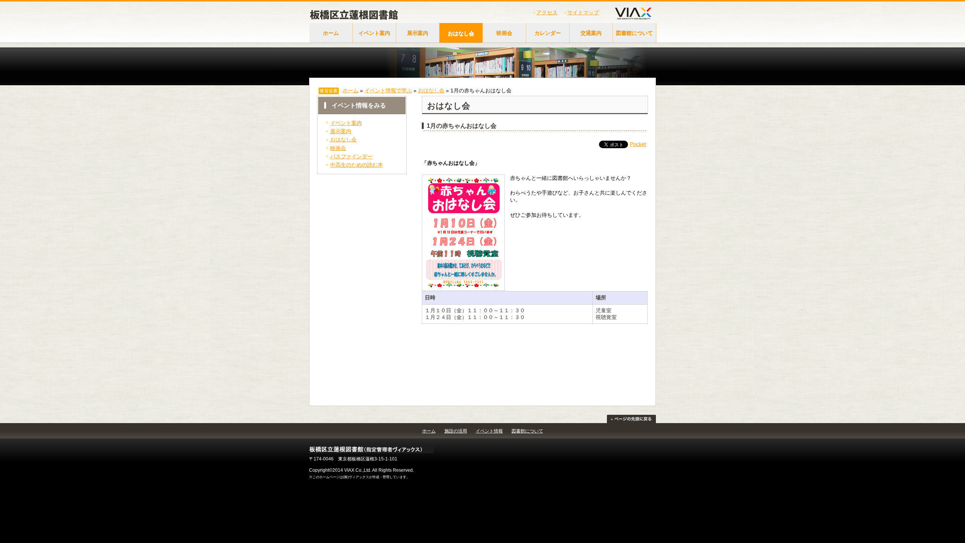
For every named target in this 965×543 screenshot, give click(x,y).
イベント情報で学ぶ (388, 90)
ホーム (331, 33)
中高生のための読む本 (356, 165)
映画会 (504, 33)
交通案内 (591, 33)
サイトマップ (583, 12)
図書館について (634, 33)
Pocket (638, 144)
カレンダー (548, 33)
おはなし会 (461, 33)
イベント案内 (374, 33)
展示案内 (417, 33)
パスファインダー (351, 156)
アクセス (547, 12)
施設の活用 (455, 431)
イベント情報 (489, 431)
